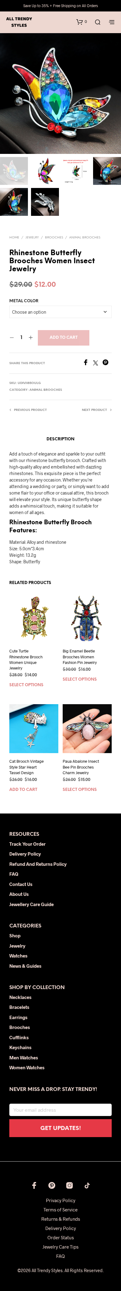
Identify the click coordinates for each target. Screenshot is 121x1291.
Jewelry (32, 237)
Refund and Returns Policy (38, 864)
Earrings (18, 1017)
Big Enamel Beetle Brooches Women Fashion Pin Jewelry (80, 656)
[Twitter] (97, 363)
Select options (26, 685)
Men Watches (23, 1057)
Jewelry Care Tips (60, 1247)
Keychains (20, 1047)
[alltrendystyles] (87, 1185)
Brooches (54, 237)
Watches (18, 955)
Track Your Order (27, 844)
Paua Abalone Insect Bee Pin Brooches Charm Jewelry (81, 767)
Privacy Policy (60, 1200)
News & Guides (25, 966)
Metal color (23, 301)
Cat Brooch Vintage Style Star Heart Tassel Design (26, 767)
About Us (19, 894)
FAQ (13, 874)
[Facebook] (88, 363)
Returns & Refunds (60, 1219)
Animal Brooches (84, 237)
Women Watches (26, 1067)
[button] (81, 22)
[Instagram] (69, 1185)
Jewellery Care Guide (31, 904)
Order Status (60, 1237)
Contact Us (20, 884)
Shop (14, 935)
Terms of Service (60, 1209)
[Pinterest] (107, 363)
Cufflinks (19, 1037)
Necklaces (20, 997)
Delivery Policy (25, 854)
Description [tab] (60, 439)
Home (14, 237)
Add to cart (64, 338)
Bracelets (19, 1007)
